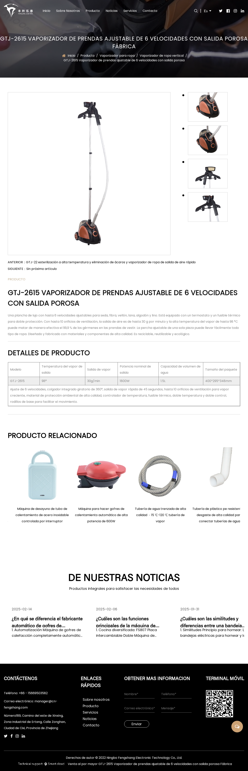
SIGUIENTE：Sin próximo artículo (32, 269)
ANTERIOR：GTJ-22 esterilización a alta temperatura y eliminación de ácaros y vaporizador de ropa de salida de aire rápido (102, 262)
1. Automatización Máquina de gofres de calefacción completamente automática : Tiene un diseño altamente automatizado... (39, 632)
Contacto (150, 11)
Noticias (112, 11)
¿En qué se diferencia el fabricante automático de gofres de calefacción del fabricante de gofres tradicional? (39, 622)
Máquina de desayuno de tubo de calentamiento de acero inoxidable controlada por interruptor (35, 515)
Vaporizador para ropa (117, 55)
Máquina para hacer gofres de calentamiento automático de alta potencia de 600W (94, 515)
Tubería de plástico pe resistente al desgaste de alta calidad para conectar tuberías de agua (213, 515)
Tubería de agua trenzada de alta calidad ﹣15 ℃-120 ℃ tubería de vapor (153, 515)
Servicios (130, 11)
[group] (208, 107)
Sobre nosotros (68, 11)
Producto (93, 11)
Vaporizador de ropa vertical (162, 55)
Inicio (46, 11)
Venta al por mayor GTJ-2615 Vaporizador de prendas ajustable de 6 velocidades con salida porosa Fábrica (150, 764)
